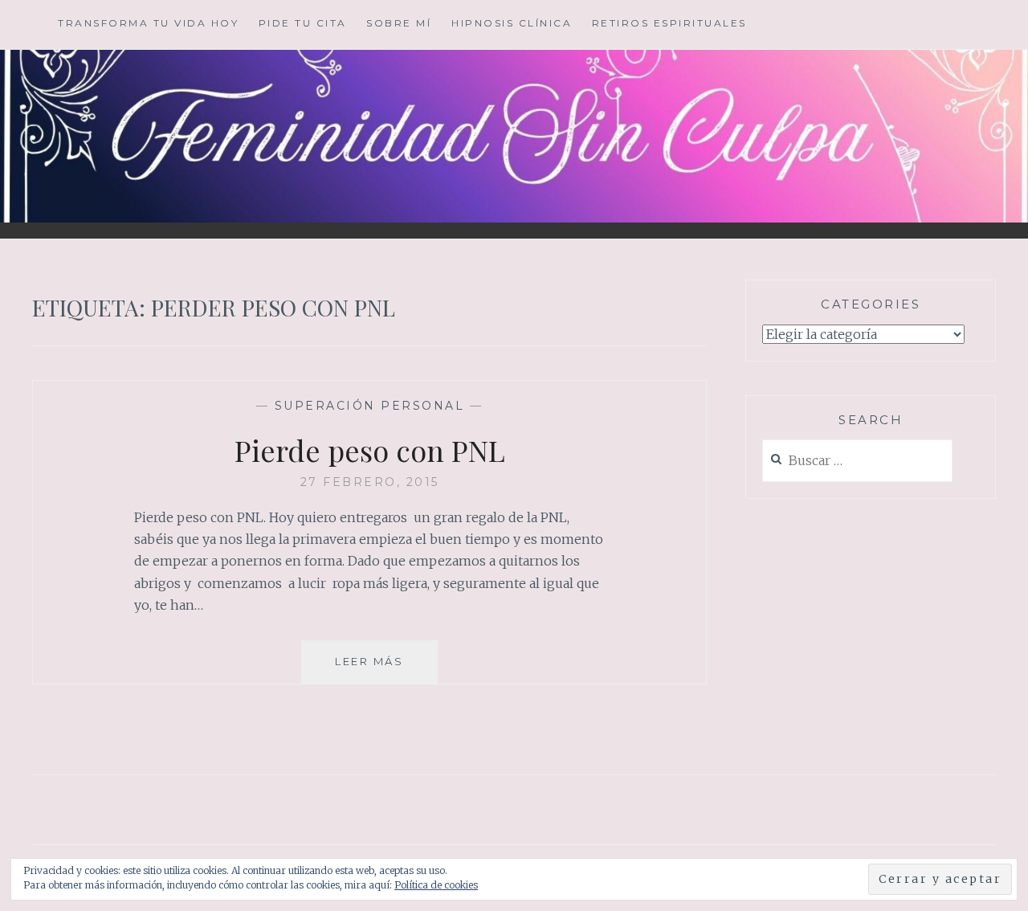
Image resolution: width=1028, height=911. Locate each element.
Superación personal (370, 405)
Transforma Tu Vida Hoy (148, 23)
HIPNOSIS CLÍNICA (511, 23)
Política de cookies (436, 885)
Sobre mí (398, 23)
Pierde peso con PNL (370, 450)
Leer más (386, 669)
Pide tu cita (303, 23)
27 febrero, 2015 (369, 482)
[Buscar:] (857, 461)
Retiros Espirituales (669, 23)
